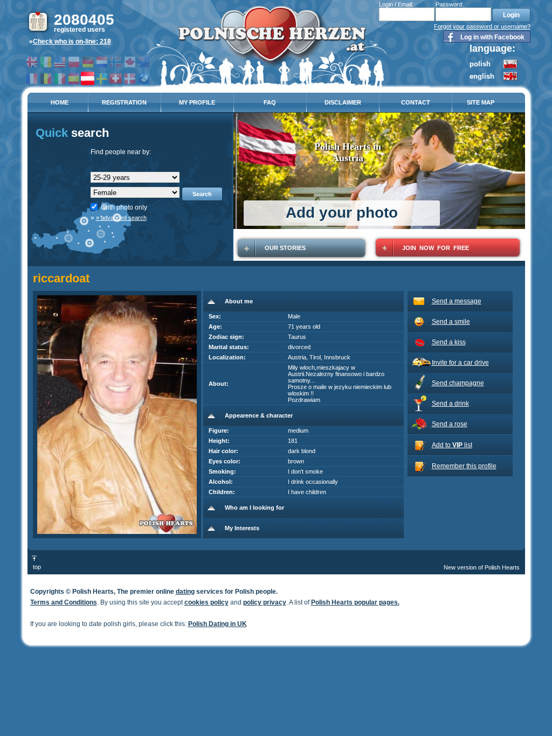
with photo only (125, 207)
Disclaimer (343, 102)
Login (511, 15)
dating (185, 591)
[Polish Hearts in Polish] (510, 67)
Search (202, 194)
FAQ (270, 102)
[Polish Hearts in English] (510, 79)
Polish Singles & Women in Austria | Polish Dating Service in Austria (272, 38)
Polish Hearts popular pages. (355, 602)
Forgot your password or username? (482, 26)
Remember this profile (464, 466)
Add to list (452, 445)
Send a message (456, 301)
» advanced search (121, 217)
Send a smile (451, 321)
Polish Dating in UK (217, 624)
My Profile (197, 102)
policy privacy (264, 602)
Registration (124, 102)
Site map (480, 102)
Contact (415, 102)
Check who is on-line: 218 (72, 41)
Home (59, 102)
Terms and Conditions (63, 602)
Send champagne (458, 383)
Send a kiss (449, 342)
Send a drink (450, 403)
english (482, 76)
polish (480, 64)
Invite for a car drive (460, 362)
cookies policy (206, 602)
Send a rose (449, 424)
